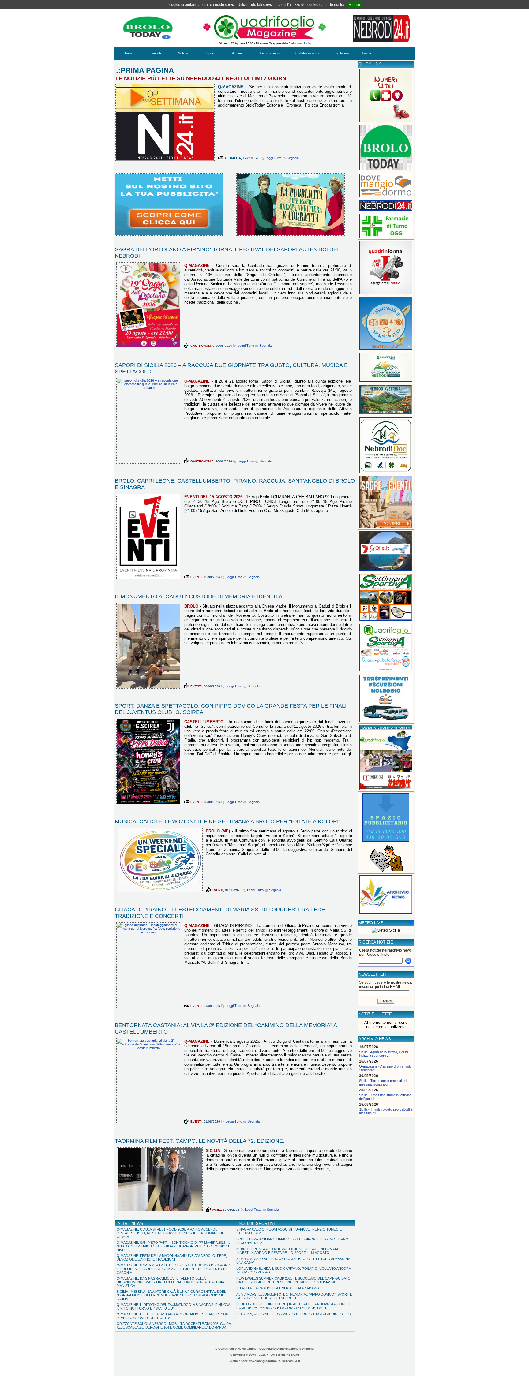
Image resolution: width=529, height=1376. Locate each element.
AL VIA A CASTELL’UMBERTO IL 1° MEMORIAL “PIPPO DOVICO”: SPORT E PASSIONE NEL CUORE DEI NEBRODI (294, 1296)
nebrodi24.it (291, 1361)
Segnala (293, 158)
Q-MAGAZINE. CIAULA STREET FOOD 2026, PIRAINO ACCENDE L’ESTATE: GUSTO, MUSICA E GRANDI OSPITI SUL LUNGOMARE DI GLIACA (170, 1233)
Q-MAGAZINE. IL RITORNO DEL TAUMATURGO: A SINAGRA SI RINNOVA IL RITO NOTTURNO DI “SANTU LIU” (173, 1306)
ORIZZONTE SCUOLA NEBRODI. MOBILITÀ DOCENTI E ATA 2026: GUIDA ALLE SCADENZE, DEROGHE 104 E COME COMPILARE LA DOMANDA (174, 1325)
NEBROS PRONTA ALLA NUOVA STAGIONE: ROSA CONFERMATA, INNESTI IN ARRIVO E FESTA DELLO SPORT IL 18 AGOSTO (287, 1250)
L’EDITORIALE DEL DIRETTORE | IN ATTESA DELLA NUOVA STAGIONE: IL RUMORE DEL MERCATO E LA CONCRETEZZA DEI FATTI (293, 1306)
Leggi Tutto (273, 158)
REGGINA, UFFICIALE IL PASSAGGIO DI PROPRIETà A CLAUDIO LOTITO (293, 1314)
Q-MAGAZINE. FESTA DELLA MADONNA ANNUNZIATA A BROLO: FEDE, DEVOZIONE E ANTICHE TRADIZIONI (172, 1257)
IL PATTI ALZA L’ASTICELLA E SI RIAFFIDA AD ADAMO (277, 1288)
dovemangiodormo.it (264, 1361)
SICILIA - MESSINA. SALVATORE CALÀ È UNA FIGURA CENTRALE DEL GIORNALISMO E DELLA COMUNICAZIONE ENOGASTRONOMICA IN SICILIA (171, 1295)
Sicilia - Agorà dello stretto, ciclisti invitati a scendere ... (383, 1053)
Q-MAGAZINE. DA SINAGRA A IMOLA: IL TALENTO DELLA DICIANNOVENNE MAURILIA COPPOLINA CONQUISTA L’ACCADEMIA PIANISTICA (170, 1282)
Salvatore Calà (300, 43)
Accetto (354, 4)
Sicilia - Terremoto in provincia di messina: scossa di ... (383, 1082)
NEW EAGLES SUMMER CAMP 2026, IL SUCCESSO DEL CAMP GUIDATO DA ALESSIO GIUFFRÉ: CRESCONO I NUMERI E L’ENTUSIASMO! (293, 1280)
